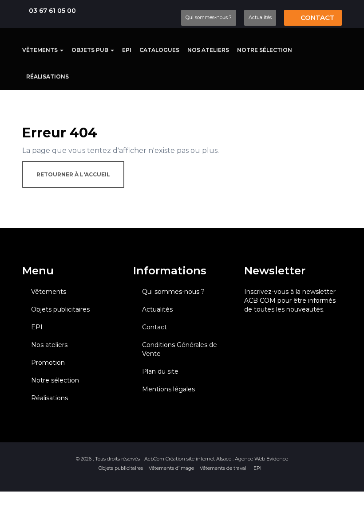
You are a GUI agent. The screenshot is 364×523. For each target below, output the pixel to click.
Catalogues (159, 50)
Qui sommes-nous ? (209, 17)
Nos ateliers (208, 50)
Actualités (260, 17)
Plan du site (160, 371)
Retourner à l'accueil (73, 174)
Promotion (48, 363)
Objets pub (90, 50)
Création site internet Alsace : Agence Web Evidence (227, 459)
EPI (126, 50)
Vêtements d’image (171, 468)
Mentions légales (168, 389)
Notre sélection (264, 50)
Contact (317, 17)
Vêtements (40, 50)
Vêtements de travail (224, 468)
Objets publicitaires (60, 309)
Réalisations (47, 76)
